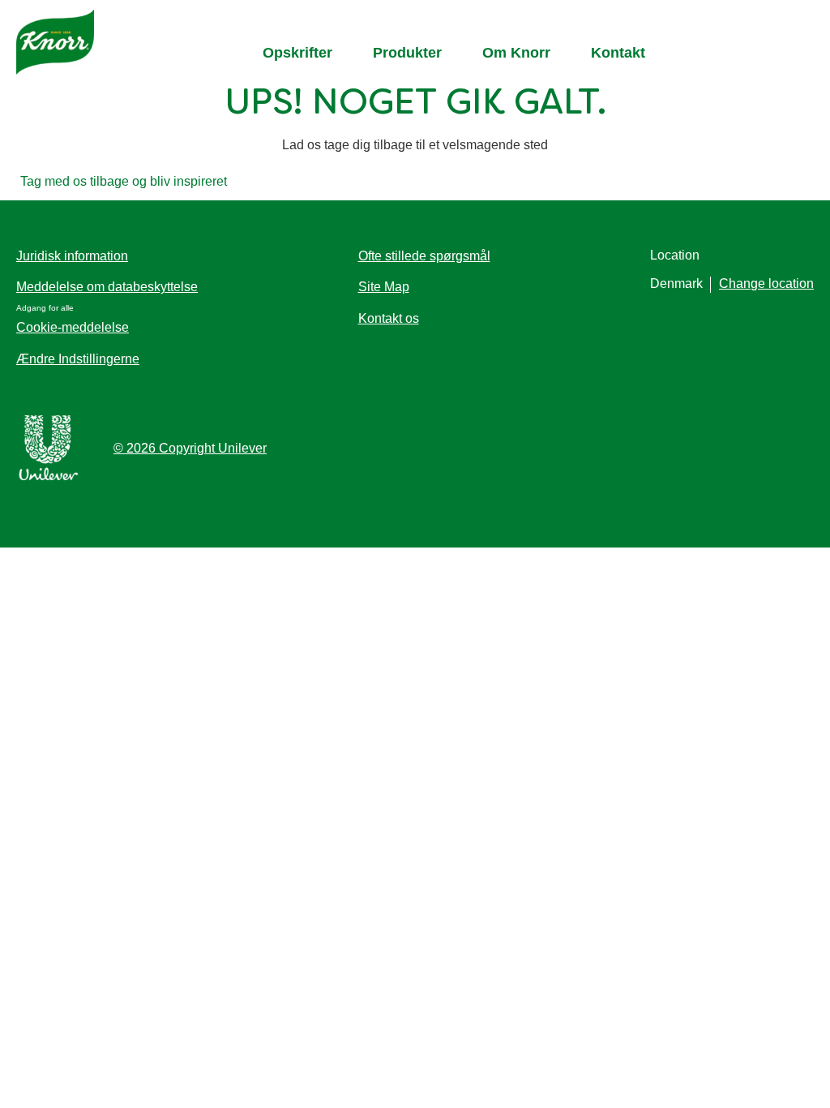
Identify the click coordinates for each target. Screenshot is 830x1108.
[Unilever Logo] (48, 477)
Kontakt (618, 53)
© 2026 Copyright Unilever (190, 448)
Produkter (407, 53)
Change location (766, 283)
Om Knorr (516, 53)
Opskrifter (297, 53)
